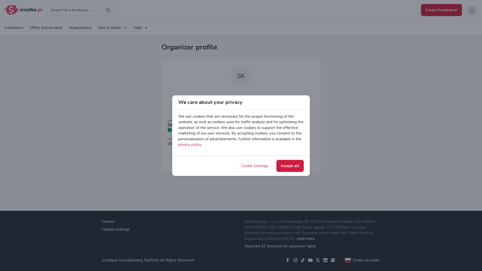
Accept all (290, 165)
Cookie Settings (254, 165)
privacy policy (189, 144)
